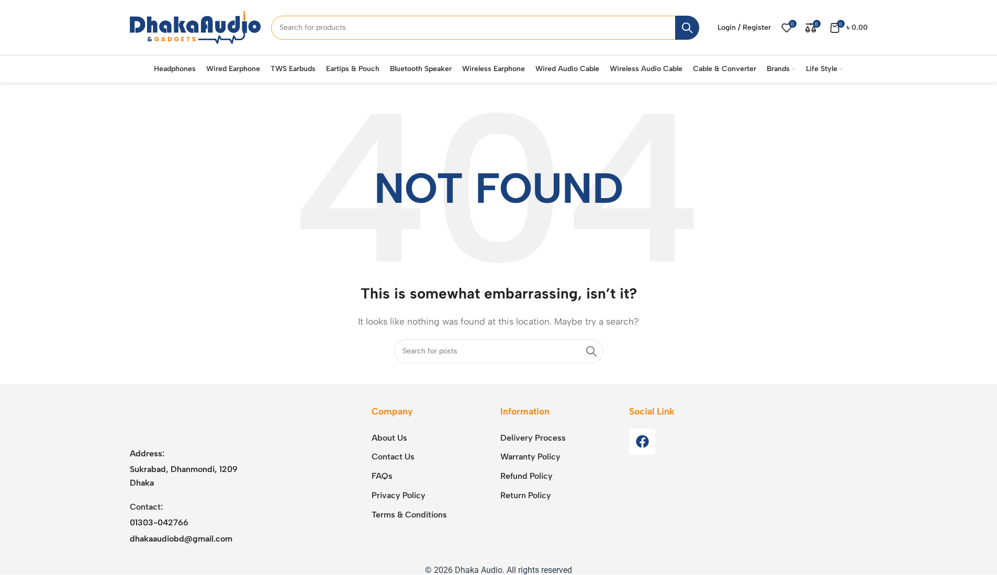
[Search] (687, 28)
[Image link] (195, 420)
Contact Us (393, 457)
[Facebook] (642, 442)
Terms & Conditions (409, 515)
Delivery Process (533, 438)
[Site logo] (195, 27)
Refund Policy (526, 476)
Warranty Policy (530, 457)
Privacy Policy (398, 495)
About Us (389, 438)
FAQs (382, 476)
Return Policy (525, 495)
